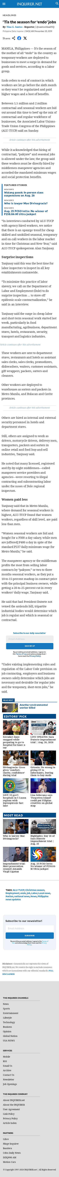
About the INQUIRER (14, 1104)
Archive (7, 1070)
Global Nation (10, 1035)
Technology (9, 1022)
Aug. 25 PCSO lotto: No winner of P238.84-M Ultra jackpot (26, 212)
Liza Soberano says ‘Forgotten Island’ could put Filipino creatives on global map (41, 800)
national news (22, 896)
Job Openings (10, 1084)
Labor (34, 893)
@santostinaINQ (45, 26)
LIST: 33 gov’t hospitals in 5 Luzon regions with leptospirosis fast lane (14, 800)
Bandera (7, 1148)
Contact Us (8, 1074)
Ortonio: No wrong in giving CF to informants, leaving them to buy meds (43, 771)
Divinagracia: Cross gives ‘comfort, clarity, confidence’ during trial (14, 771)
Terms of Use (21, 654)
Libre (6, 1139)
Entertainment (10, 1013)
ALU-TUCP (18, 889)
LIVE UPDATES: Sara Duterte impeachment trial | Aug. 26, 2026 (43, 739)
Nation (9, 896)
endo (23, 893)
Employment (13, 893)
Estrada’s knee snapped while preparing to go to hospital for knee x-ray (14, 742)
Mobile (6, 1056)
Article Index (10, 1123)
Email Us (7, 1065)
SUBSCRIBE (30, 935)
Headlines (9, 15)
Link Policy (8, 1113)
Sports (6, 1008)
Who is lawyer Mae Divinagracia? (26, 203)
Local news (44, 893)
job (28, 893)
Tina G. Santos (14, 26)
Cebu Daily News (12, 1152)
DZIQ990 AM (9, 1157)
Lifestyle (7, 1017)
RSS (5, 1061)
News (34, 896)
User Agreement (11, 1109)
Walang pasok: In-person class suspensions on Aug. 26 (23, 194)
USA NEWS (9, 1040)
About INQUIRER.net (14, 1100)
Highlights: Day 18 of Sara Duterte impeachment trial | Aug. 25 (43, 839)
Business (7, 1026)
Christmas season (35, 889)
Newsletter (8, 1079)
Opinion (7, 1031)
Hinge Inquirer (11, 1143)
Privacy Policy (35, 656)
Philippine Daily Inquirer (13, 31)
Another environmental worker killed (34, 706)
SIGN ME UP (30, 646)
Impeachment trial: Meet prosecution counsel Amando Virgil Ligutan (14, 867)
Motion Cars (9, 1161)
